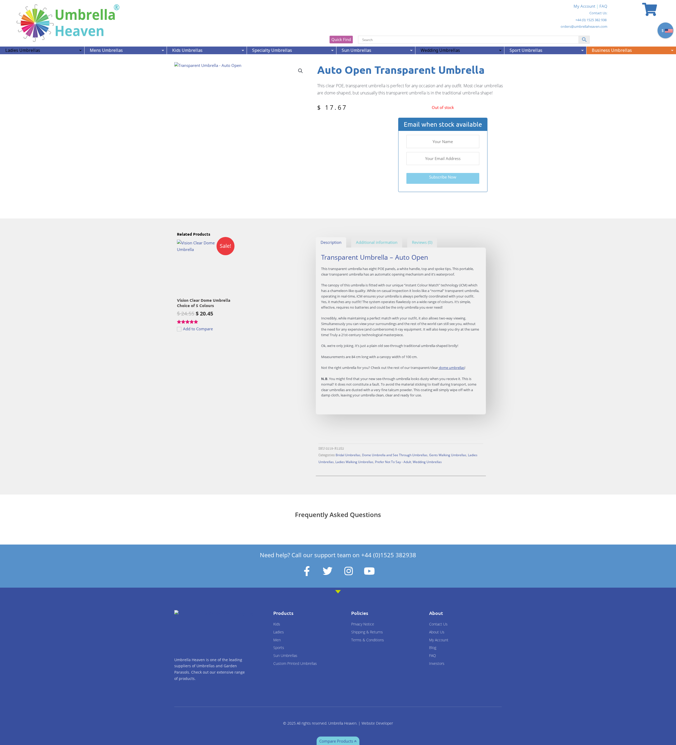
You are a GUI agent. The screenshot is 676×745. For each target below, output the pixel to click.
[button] (300, 71)
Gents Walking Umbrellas (447, 455)
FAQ (603, 6)
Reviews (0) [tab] (422, 242)
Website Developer (377, 723)
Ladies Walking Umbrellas (354, 462)
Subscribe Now (442, 177)
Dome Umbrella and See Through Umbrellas (395, 455)
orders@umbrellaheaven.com (584, 26)
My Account (584, 6)
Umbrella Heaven (342, 723)
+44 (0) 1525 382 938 (591, 19)
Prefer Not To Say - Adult (393, 462)
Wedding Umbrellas (427, 462)
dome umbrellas (451, 367)
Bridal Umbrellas (348, 455)
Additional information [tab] (376, 242)
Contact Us (598, 13)
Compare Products (336, 741)
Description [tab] (331, 242)
